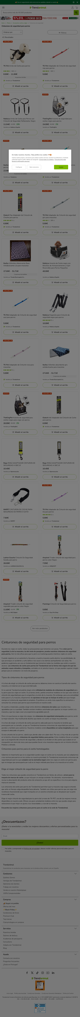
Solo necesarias (34, 167)
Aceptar (61, 167)
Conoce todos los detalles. (46, 159)
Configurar (19, 167)
